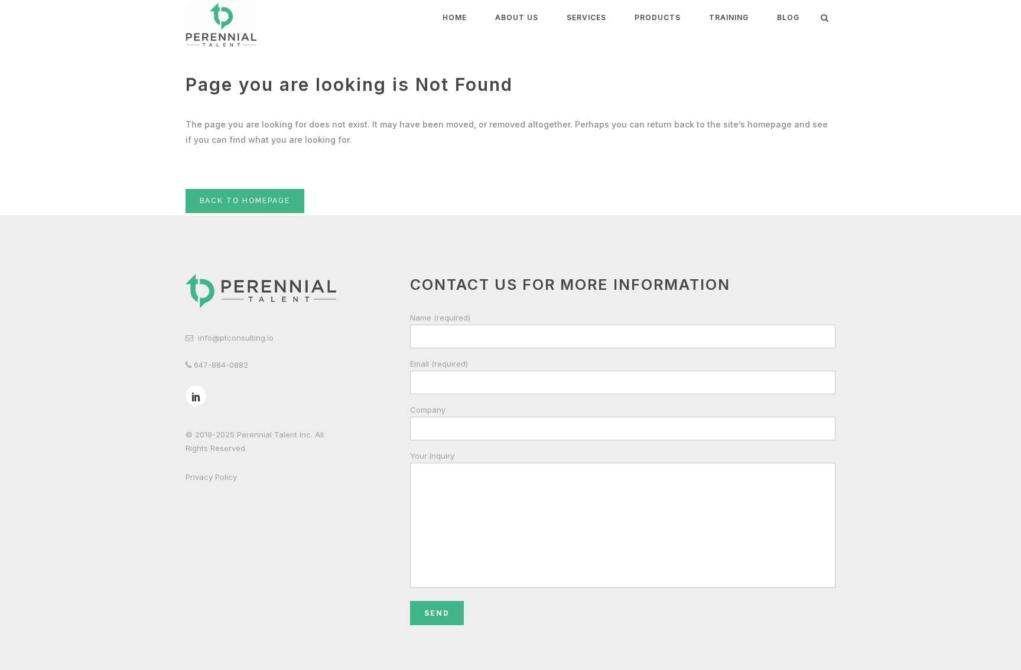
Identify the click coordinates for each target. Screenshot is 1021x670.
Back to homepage (245, 201)
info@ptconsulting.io (236, 337)
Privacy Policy (211, 477)
